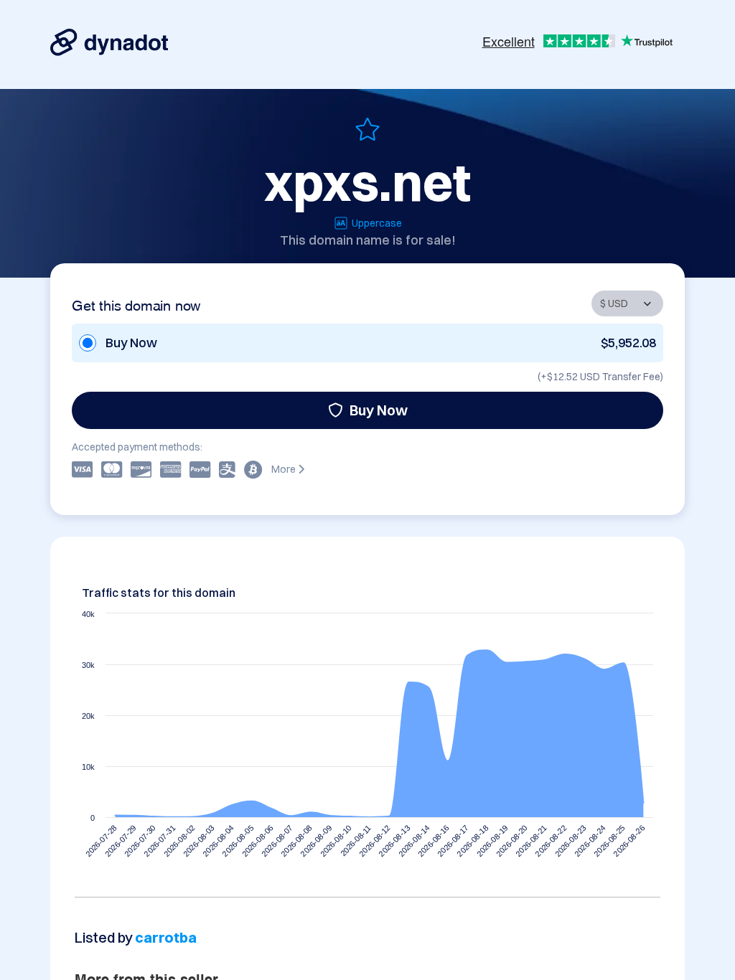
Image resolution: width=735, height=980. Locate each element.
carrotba (165, 937)
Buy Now (379, 410)
